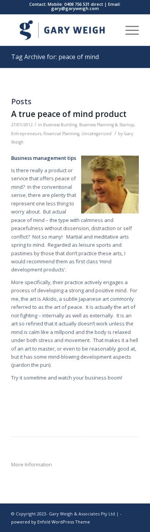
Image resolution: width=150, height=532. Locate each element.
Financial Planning (61, 133)
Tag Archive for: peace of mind (55, 57)
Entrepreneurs (26, 133)
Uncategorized (97, 133)
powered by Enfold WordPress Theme (50, 522)
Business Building (60, 124)
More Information (31, 464)
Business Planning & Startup (106, 124)
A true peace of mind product (69, 113)
